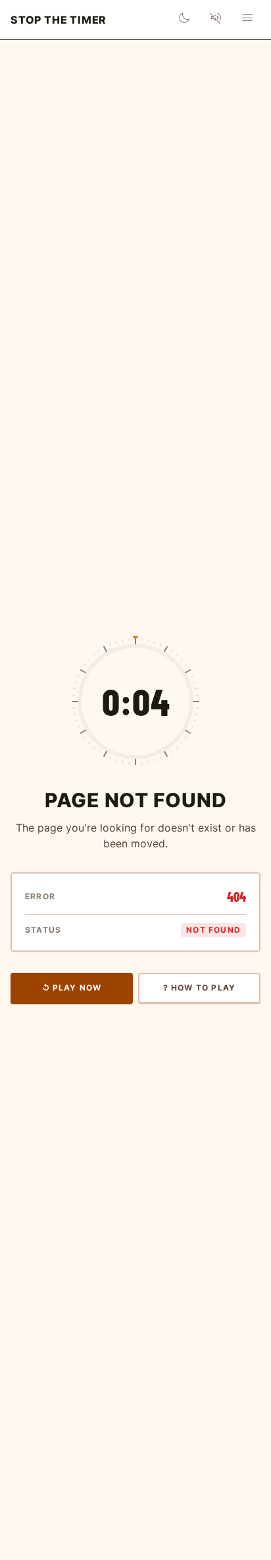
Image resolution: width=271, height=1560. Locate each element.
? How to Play (199, 987)
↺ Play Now (72, 987)
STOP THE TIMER (59, 19)
